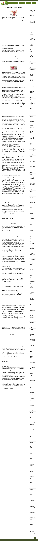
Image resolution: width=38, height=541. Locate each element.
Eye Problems (31, 213)
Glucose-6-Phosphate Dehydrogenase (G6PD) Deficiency (32, 241)
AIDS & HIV (31, 27)
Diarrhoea (31, 174)
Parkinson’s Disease (32, 424)
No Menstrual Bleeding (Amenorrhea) (32, 373)
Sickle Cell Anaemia (32, 484)
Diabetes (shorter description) (32, 168)
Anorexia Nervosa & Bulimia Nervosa (32, 49)
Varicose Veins (31, 524)
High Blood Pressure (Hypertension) (32, 277)
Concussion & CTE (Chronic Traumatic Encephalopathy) (32, 138)
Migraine (31, 378)
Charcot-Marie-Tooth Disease (32, 114)
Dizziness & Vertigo (32, 181)
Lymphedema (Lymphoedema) (32, 345)
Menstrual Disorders (32, 362)
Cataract (31, 108)
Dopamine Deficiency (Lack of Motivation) (32, 184)
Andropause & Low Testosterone (32, 45)
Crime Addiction (32, 150)
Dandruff (31, 156)
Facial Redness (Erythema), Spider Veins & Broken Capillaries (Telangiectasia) (32, 217)
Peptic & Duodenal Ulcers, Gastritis (32, 429)
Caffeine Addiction (32, 95)
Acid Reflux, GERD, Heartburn (32, 16)
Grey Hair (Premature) (32, 251)
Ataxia (30, 61)
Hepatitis (31, 271)
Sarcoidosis (31, 471)
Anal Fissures (31, 42)
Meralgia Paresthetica (32, 375)
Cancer (31, 99)
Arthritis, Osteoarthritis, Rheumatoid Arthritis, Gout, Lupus (32, 56)
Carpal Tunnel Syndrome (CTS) (32, 106)
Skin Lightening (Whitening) (32, 494)
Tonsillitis (31, 514)
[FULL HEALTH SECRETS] (5, 3)
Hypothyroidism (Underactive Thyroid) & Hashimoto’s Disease (32, 290)
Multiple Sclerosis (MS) (32, 385)
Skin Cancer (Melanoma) (31, 489)
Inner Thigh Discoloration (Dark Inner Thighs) (32, 299)
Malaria (31, 351)
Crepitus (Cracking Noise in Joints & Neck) (32, 148)
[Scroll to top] (35, 538)
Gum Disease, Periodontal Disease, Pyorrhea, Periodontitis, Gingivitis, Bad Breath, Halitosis (32, 255)
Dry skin (31, 191)
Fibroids (31, 228)
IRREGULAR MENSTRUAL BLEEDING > (6, 217)
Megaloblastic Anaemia (31, 353)
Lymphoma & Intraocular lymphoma (32, 347)
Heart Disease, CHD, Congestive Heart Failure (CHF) (32, 269)
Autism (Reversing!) (32, 67)
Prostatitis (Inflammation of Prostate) (32, 458)
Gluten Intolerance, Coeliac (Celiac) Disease (32, 244)
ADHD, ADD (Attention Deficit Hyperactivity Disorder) (32, 22)
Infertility (31, 296)
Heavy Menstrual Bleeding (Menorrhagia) (32, 365)
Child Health (31, 116)
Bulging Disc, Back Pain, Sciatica (32, 92)
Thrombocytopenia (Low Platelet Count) (32, 507)
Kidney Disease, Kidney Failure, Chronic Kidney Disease (32, 313)
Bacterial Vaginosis (32, 72)
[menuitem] (8, 3)
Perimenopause (32, 431)
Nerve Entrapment (32, 398)
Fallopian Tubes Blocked (32, 220)
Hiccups (31, 275)
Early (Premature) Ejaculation (32, 197)
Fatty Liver (31, 224)
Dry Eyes (31, 189)
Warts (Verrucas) (32, 531)
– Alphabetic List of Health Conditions (32, 8)
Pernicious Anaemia (32, 434)
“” (22, 354)
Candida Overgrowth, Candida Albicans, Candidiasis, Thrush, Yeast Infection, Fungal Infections (32, 103)
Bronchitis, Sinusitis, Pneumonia (32, 87)
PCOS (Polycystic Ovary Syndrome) (32, 426)
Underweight (31, 522)
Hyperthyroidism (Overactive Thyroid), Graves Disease (32, 284)
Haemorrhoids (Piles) (32, 259)
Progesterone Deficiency (31, 453)
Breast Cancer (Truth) (32, 82)
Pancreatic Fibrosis (32, 419)
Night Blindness (32, 400)
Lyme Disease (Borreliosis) (31, 342)
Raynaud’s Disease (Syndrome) (32, 465)
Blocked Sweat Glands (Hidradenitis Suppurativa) (32, 80)
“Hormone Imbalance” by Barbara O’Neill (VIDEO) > (11, 370)
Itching (31, 304)
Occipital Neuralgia (32, 405)
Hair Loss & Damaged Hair (32, 261)
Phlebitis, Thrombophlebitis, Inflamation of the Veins (32, 437)
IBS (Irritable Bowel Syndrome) (32, 293)
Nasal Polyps (31, 394)
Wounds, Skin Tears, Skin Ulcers (32, 533)
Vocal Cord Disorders (32, 529)
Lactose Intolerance (32, 322)
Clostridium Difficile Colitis (32, 129)
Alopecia (31, 32)
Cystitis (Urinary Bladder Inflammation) (32, 154)
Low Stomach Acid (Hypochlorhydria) (32, 335)
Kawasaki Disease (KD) (32, 310)
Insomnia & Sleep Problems (32, 302)
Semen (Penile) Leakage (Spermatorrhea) (32, 476)
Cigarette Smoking (32, 127)
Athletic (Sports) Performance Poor (32, 65)
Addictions (31, 19)
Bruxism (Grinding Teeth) (32, 89)
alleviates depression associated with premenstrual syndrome (10, 127)
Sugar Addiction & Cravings (32, 504)
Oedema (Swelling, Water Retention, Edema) (32, 408)
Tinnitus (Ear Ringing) (32, 512)
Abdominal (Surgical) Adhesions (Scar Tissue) (32, 11)
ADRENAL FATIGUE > (6, 366)
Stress (30, 502)
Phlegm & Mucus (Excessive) (32, 440)
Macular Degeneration (32, 349)
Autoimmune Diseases (32, 69)
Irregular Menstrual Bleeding (32, 368)
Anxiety (31, 51)
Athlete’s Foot (31, 63)
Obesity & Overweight (32, 403)
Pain (30, 417)
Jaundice (31, 308)
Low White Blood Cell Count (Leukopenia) (32, 337)
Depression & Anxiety (32, 166)
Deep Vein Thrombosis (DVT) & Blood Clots (32, 164)
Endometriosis (31, 205)
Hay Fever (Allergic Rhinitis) (32, 264)
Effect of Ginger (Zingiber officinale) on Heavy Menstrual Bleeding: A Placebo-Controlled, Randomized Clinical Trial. (13, 373)
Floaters (31, 232)
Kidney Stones (31, 315)
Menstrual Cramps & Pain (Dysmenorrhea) (32, 370)
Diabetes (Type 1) (32, 170)
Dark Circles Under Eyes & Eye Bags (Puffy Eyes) (32, 159)
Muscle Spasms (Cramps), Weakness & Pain (32, 388)
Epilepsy (31, 207)
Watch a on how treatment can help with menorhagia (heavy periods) (12, 209)
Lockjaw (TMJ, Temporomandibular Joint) (32, 332)
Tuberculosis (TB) (32, 519)
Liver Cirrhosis (31, 329)
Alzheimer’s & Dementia (31, 35)
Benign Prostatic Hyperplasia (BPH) (32, 75)
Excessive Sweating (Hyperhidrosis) (32, 211)
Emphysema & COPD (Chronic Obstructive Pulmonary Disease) (32, 203)
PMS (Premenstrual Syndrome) (32, 447)
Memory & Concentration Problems (31, 356)
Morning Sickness (32, 382)
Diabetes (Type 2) (32, 172)
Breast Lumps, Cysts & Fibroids (32, 84)
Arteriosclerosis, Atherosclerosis (32, 53)
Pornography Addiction (32, 449)
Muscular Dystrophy (32, 390)
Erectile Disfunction (32, 209)
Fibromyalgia (31, 230)
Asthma (31, 59)
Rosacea (31, 469)
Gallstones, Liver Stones (32, 236)
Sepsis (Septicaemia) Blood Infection (32, 478)
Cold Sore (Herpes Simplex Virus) (32, 132)
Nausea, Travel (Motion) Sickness (32, 396)
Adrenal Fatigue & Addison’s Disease (32, 25)
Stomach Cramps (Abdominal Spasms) (32, 500)
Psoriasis (31, 460)
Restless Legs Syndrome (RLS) (32, 467)
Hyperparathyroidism (32, 281)
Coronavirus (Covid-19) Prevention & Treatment (32, 143)
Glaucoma (31, 238)
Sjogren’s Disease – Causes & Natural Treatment (32, 487)
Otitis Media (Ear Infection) (32, 415)
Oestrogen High (32, 410)
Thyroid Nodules (32, 510)
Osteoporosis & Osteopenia (31, 412)
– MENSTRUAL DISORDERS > (5, 361)
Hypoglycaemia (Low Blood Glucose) (32, 287)
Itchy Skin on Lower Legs (32, 306)
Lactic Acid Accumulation (31, 320)
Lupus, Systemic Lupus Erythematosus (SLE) (32, 340)
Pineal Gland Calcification (31, 442)
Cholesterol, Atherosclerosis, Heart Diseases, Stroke (32, 120)
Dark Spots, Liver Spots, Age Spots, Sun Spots (32, 162)
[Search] (36, 3)
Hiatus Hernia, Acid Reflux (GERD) (32, 273)
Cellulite (31, 110)
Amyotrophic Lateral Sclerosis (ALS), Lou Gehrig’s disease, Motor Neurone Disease (32, 38)
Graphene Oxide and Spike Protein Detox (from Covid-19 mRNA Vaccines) (32, 248)
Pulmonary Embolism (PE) (32, 462)
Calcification (31, 97)
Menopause (31, 360)
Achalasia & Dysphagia (32, 13)
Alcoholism (31, 29)
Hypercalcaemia (32, 279)
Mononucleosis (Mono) (32, 380)
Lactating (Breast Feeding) (32, 317)
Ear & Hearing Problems (31, 195)
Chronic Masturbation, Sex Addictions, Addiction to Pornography (32, 124)
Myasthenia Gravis (32, 392)
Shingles (31, 482)
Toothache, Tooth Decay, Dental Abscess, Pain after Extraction (32, 517)
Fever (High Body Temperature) (32, 226)
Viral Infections (31, 526)
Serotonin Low (31, 480)
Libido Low (31, 327)
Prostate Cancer (32, 455)
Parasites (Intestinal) (32, 422)
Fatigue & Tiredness (32, 222)
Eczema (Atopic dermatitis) (31, 200)
